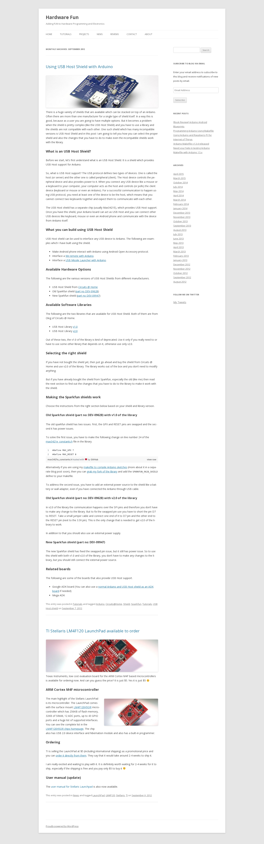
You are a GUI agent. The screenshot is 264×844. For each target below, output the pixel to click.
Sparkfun (136, 604)
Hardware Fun (62, 17)
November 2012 (181, 268)
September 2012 (182, 277)
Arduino (100, 604)
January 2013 (180, 260)
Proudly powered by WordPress (62, 826)
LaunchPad (98, 795)
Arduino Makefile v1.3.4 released (191, 143)
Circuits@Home (114, 604)
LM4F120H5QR (82, 707)
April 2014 (178, 195)
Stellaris (120, 795)
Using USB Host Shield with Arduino (79, 66)
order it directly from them (71, 755)
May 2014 (178, 191)
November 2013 (181, 217)
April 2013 (178, 247)
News (100, 34)
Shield (126, 604)
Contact (132, 34)
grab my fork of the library (102, 471)
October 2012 (180, 273)
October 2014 (180, 182)
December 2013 (181, 212)
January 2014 (180, 208)
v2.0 (75, 331)
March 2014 (179, 199)
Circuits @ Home (88, 287)
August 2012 (179, 281)
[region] (102, 452)
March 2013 (179, 251)
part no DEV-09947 (88, 295)
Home (49, 34)
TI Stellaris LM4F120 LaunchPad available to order (93, 630)
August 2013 (179, 230)
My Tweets (179, 302)
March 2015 (179, 178)
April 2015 (178, 174)
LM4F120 (110, 795)
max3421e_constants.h (59, 441)
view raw (151, 459)
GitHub (94, 459)
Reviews (114, 34)
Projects (84, 34)
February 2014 (181, 204)
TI (127, 795)
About (148, 34)
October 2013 (180, 221)
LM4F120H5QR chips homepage (65, 728)
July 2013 (178, 234)
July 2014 (178, 186)
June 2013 (178, 238)
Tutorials (65, 34)
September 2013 (182, 225)
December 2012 (181, 264)
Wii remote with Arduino (80, 256)
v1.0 (75, 326)
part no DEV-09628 (87, 291)
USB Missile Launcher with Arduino (86, 260)
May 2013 (178, 243)
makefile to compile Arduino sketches (105, 467)
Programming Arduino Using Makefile (193, 130)
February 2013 (181, 255)
